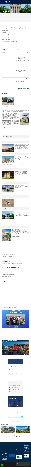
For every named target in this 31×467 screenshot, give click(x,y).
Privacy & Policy (18, 446)
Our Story (10, 446)
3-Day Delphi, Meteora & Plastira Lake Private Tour (21, 435)
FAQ (16, 451)
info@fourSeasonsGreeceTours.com (14, 405)
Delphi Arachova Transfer (4, 435)
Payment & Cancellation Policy (19, 449)
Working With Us (11, 448)
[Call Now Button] (2, 465)
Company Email (5, 456)
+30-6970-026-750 (15, 402)
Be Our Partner (11, 450)
